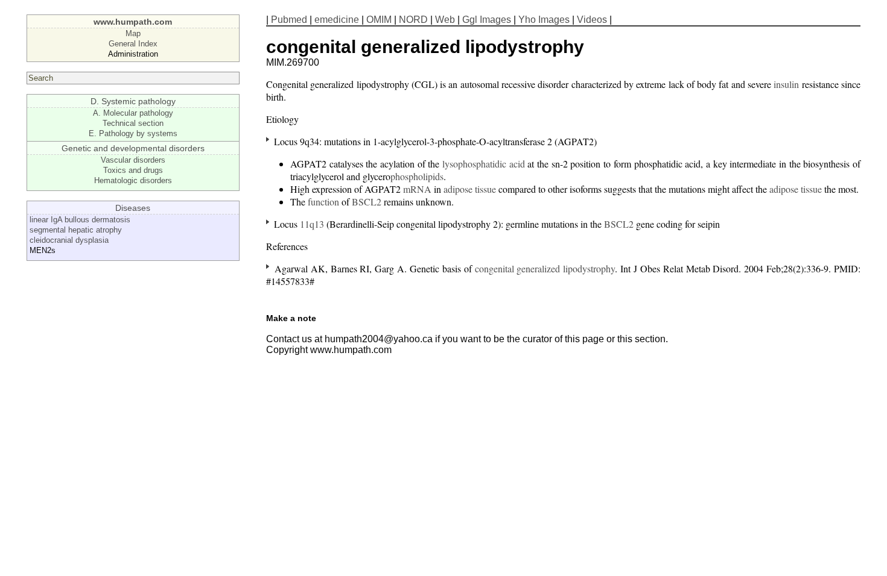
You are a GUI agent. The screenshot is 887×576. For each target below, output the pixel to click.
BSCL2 (366, 201)
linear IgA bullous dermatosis (80, 219)
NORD (413, 19)
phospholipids (417, 176)
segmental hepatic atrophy (76, 229)
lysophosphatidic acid (483, 163)
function (323, 201)
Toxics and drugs (133, 170)
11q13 (312, 224)
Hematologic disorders (133, 180)
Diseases (132, 208)
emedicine (336, 19)
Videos (592, 19)
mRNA (417, 189)
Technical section (133, 123)
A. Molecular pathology (133, 112)
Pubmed (289, 19)
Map (133, 33)
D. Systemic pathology (133, 101)
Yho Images (544, 19)
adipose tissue (470, 189)
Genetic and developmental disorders (133, 148)
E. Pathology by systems (133, 133)
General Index (133, 43)
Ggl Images (486, 19)
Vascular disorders (133, 159)
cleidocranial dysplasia (69, 240)
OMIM (379, 19)
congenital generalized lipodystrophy (545, 268)
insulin (786, 84)
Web (445, 19)
